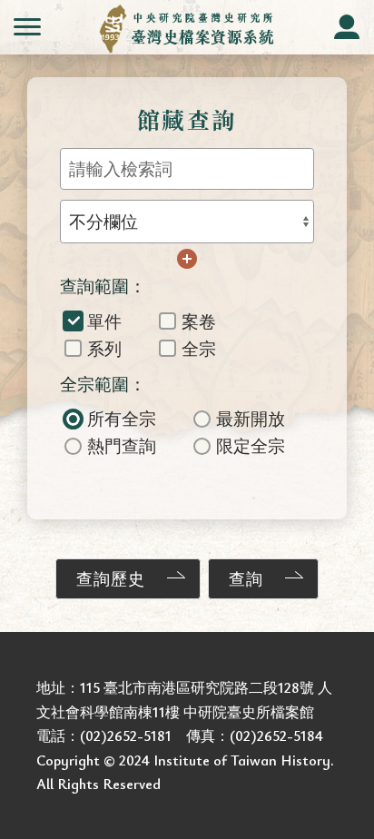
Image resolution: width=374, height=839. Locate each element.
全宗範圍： (103, 383)
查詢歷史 (110, 578)
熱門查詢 (121, 445)
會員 (347, 27)
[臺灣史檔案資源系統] (187, 29)
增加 (187, 259)
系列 (104, 348)
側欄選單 (27, 27)
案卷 (199, 321)
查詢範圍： (103, 285)
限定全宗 (250, 445)
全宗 (199, 348)
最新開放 (250, 418)
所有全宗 (121, 418)
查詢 (246, 578)
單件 (104, 321)
